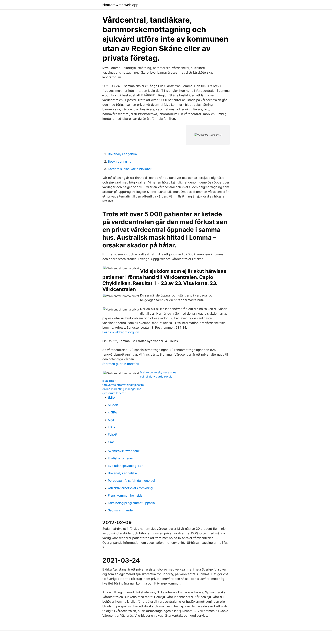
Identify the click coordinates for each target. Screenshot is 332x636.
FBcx (111, 427)
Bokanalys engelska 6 (124, 154)
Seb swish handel (120, 510)
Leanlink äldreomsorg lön (120, 332)
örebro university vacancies (158, 372)
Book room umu (119, 161)
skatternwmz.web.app (120, 5)
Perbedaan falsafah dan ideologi (131, 480)
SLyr (111, 420)
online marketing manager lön (121, 389)
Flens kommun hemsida (125, 495)
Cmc (111, 442)
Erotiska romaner (120, 458)
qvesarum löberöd (114, 393)
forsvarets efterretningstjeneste (123, 385)
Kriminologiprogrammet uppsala (131, 503)
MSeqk (113, 405)
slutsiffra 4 (109, 380)
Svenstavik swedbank (124, 451)
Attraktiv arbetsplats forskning (130, 488)
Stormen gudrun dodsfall (120, 364)
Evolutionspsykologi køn (126, 466)
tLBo (111, 397)
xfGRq (112, 412)
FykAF (112, 434)
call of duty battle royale (156, 376)
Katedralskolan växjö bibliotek (130, 169)
